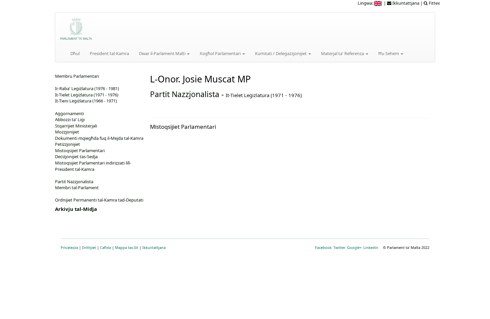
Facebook (323, 247)
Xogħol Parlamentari (221, 53)
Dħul (75, 53)
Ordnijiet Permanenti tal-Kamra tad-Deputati (99, 200)
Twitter (339, 247)
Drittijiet (89, 247)
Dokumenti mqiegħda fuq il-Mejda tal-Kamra (99, 138)
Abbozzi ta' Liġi (70, 119)
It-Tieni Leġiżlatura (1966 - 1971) (86, 101)
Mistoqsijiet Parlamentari (80, 150)
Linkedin (370, 247)
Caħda (105, 247)
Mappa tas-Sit (126, 247)
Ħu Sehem (389, 53)
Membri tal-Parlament (77, 188)
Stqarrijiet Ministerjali (76, 126)
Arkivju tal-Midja (76, 209)
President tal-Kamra (109, 53)
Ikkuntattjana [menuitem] (405, 3)
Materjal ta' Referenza (343, 53)
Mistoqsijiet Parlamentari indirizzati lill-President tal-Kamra (93, 166)
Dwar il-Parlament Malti (162, 53)
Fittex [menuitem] (434, 3)
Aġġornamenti (69, 113)
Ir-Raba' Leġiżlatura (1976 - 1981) (87, 88)
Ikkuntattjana (154, 247)
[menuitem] (378, 3)
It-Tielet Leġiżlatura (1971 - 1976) (264, 95)
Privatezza (69, 247)
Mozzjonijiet (67, 132)
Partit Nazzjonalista (184, 94)
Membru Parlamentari (77, 76)
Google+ (354, 247)
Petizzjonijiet (67, 144)
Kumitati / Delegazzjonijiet (281, 53)
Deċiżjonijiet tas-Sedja (76, 156)
